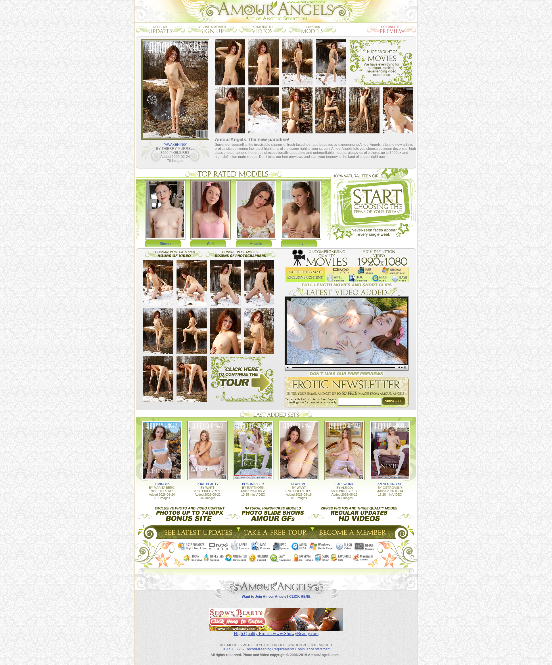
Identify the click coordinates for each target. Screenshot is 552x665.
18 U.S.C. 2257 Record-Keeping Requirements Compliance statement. (276, 649)
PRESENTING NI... (390, 484)
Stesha (165, 244)
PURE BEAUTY (207, 484)
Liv (301, 244)
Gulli (210, 244)
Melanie (256, 244)
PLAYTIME (298, 484)
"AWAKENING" (175, 145)
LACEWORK (344, 484)
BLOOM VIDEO (253, 484)
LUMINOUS (162, 484)
